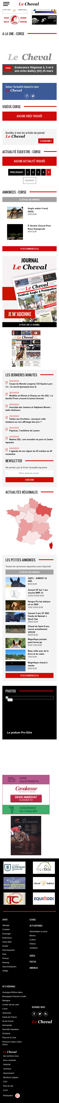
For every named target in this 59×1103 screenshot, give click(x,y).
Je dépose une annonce (29, 199)
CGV (5, 1082)
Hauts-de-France (9, 1017)
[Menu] (6, 4)
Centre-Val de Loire (10, 1005)
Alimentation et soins (38, 931)
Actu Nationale (36, 925)
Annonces (34, 967)
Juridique (34, 948)
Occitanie (6, 1033)
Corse (5, 1009)
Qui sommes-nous (11, 1056)
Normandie (7, 1025)
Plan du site (8, 1086)
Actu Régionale (8, 986)
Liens (5, 1090)
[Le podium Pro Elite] (29, 716)
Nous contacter (9, 1060)
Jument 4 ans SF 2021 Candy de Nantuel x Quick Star (38, 616)
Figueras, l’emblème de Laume (24, 430)
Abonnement (8, 1073)
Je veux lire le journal (29, 324)
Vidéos (32, 955)
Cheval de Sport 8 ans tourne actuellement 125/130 (38, 629)
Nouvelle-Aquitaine (10, 1029)
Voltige (5, 971)
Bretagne (6, 1000)
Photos (33, 961)
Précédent (16, 172)
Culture (33, 940)
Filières (33, 944)
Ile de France (8, 1021)
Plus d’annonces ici (29, 248)
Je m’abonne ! (46, 140)
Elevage (33, 919)
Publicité (7, 1064)
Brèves (33, 936)
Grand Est (6, 1013)
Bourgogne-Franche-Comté (14, 996)
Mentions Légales (10, 1077)
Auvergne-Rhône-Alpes (12, 992)
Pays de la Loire (9, 1037)
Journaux (7, 1069)
